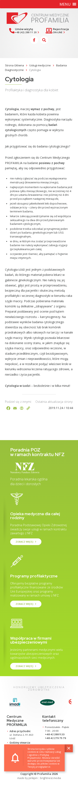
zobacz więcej (26, 541)
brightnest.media (50, 778)
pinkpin (33, 778)
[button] (65, 4)
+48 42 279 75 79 (55, 738)
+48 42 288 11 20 (55, 734)
